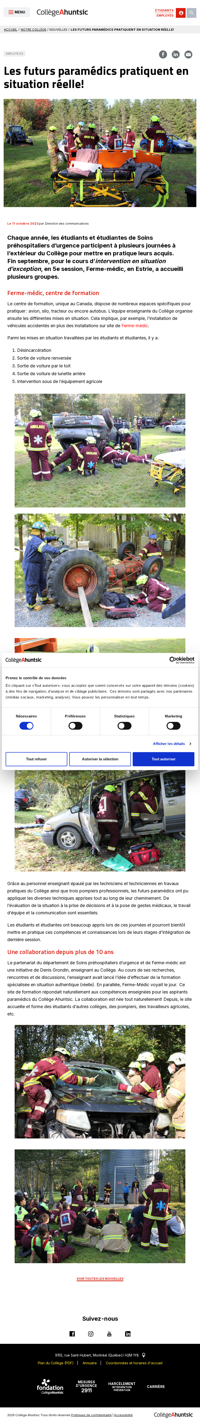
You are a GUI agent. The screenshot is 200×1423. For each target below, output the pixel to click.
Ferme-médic (134, 325)
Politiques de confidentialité (91, 1415)
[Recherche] (191, 13)
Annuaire (90, 1363)
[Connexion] (181, 13)
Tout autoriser (164, 759)
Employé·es (14, 53)
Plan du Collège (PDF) (56, 1363)
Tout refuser (36, 759)
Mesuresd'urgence (86, 1387)
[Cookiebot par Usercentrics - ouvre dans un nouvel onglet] (173, 660)
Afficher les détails (169, 744)
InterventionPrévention (122, 1387)
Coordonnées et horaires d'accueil (134, 1363)
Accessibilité (123, 1415)
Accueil (10, 29)
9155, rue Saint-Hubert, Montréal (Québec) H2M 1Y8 (100, 1355)
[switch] (75, 726)
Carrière (156, 1387)
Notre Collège (33, 29)
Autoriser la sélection (100, 759)
